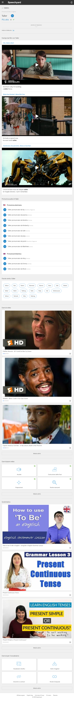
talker (6, 291)
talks (32, 291)
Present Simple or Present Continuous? (14, 640)
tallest (7, 296)
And (4, 87)
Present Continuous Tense (11, 593)
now (16, 138)
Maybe (21, 189)
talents (41, 285)
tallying (33, 296)
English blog (30, 695)
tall (13, 30)
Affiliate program (21, 695)
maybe (7, 192)
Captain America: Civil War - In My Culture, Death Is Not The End (22, 445)
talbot (6, 285)
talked (65, 285)
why (11, 87)
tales (49, 285)
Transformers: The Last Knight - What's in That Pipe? (17, 145)
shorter (12, 192)
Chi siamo (48, 695)
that (14, 189)
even (6, 140)
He (4, 138)
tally (24, 296)
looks (7, 138)
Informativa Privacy (39, 695)
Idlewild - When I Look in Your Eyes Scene (15, 398)
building (18, 87)
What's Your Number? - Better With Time (14, 94)
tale (14, 285)
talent (22, 285)
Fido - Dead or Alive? (8, 42)
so (10, 138)
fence (10, 89)
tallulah (16, 296)
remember (24, 192)
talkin (15, 291)
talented (31, 285)
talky (39, 291)
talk (57, 285)
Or (4, 192)
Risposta (55, 695)
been (11, 189)
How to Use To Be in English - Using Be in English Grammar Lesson (23, 545)
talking (24, 291)
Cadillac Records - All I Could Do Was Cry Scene (17, 351)
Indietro (6, 8)
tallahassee (56, 291)
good (13, 138)
